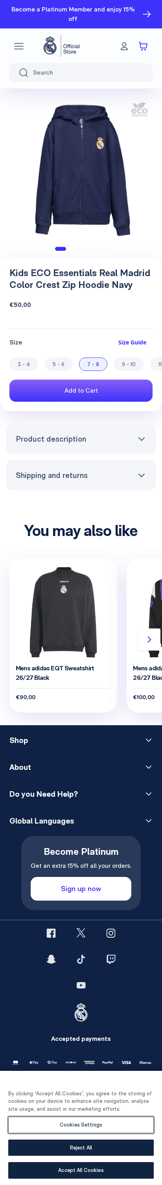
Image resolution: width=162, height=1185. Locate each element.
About (20, 767)
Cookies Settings (81, 1125)
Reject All (81, 1148)
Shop (18, 740)
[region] (81, 1128)
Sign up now (81, 888)
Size (15, 342)
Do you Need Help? (43, 794)
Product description (51, 439)
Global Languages (41, 821)
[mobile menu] (18, 46)
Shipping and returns (52, 475)
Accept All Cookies (80, 1170)
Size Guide (132, 342)
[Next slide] (149, 639)
